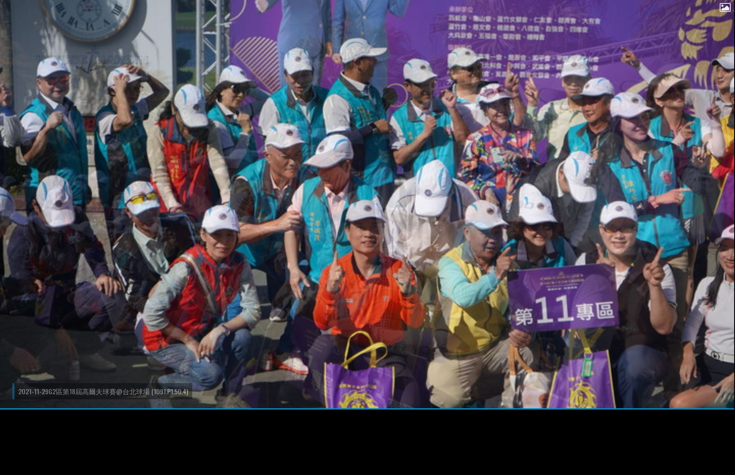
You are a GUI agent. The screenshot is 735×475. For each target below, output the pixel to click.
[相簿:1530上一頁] (6, 19)
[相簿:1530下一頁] (728, 19)
